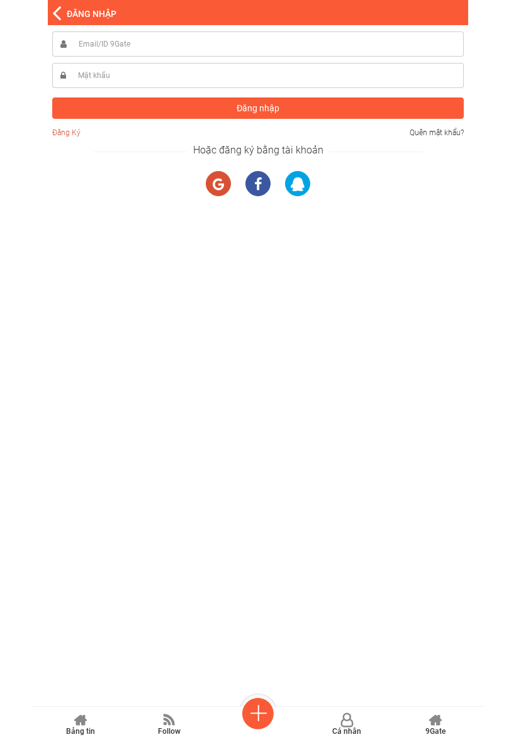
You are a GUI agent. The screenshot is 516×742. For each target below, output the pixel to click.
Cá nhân (346, 731)
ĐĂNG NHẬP (91, 13)
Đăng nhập (258, 108)
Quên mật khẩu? (437, 132)
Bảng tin (80, 731)
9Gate (435, 731)
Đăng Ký (66, 132)
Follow (169, 731)
